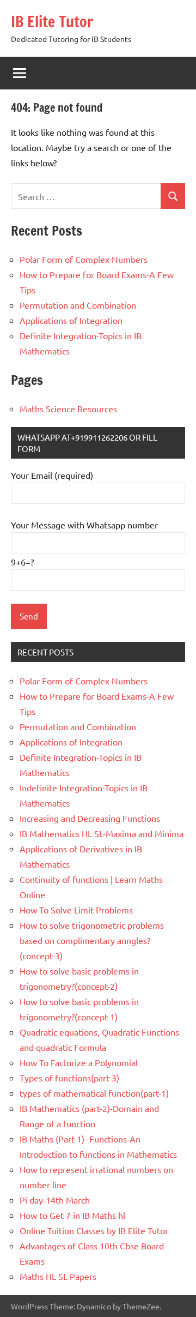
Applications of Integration (71, 320)
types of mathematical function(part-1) (94, 1092)
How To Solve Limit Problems (76, 909)
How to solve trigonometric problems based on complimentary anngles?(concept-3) (92, 940)
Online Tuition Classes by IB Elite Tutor (94, 1230)
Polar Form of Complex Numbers (84, 259)
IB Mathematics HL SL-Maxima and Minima (101, 833)
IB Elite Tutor (52, 21)
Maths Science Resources (68, 408)
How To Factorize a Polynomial (79, 1062)
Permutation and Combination (78, 304)
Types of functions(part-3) (69, 1077)
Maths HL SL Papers (58, 1276)
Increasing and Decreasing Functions (90, 818)
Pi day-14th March (55, 1199)
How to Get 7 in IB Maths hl (72, 1215)
